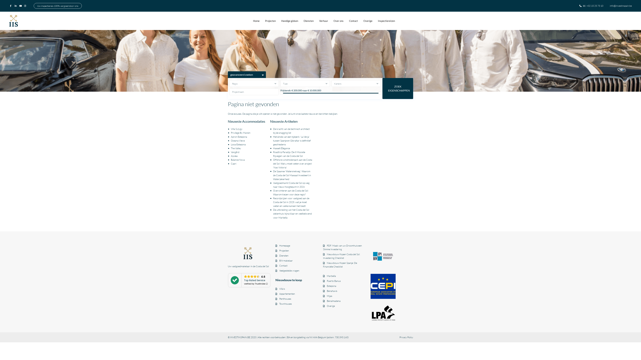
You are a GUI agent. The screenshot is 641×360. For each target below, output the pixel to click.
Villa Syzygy (236, 129)
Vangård (235, 152)
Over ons (339, 20)
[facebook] (11, 5)
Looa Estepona (238, 144)
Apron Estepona (239, 136)
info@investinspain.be (621, 5)
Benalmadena (334, 301)
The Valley (236, 148)
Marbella (331, 275)
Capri (233, 163)
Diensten (309, 20)
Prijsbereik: (285, 90)
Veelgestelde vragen (289, 270)
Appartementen (287, 293)
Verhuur (323, 20)
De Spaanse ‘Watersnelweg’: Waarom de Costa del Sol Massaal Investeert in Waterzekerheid (292, 175)
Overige (367, 20)
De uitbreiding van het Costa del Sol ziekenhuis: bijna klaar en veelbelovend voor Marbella (292, 213)
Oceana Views (238, 140)
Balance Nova (238, 159)
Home (256, 20)
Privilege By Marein (240, 132)
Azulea (234, 155)
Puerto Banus (334, 281)
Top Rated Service (254, 280)
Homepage (284, 245)
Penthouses (285, 298)
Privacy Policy (406, 337)
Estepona (331, 285)
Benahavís (332, 291)
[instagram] (25, 5)
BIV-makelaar (286, 260)
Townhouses (285, 303)
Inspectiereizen (386, 20)
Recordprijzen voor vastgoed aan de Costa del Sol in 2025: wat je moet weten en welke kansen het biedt (291, 202)
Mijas (329, 295)
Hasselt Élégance (281, 148)
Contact (353, 20)
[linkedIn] (16, 5)
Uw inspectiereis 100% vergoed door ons (57, 5)
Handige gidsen (289, 20)
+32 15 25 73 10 (595, 5)
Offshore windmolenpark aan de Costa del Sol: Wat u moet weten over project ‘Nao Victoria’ (292, 163)
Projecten (270, 20)
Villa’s (282, 288)
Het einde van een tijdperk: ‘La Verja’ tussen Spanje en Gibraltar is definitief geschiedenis (292, 140)
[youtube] (21, 5)
